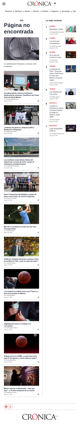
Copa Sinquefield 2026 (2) (55, 129)
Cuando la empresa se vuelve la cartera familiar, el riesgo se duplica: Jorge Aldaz (56, 111)
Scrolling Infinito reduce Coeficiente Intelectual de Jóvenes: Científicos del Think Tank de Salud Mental (21, 95)
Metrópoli (18, 11)
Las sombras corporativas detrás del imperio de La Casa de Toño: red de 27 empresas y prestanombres (19, 162)
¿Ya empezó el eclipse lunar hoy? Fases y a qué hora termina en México (21, 292)
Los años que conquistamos (54, 42)
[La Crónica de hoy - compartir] (38, 101)
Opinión (36, 11)
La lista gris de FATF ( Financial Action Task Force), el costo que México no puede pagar (56, 74)
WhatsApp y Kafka (56, 29)
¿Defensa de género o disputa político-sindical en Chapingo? (19, 129)
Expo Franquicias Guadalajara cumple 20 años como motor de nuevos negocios (20, 195)
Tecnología (66, 11)
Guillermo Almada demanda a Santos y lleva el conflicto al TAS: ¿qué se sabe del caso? (21, 260)
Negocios (54, 11)
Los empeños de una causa (55, 93)
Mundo (27, 11)
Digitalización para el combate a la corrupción (17, 325)
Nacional (8, 11)
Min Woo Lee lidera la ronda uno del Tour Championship (20, 228)
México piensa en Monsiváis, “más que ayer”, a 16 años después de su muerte (19, 389)
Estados (45, 11)
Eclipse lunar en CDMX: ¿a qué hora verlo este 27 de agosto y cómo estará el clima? (20, 357)
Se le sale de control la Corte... (55, 56)
